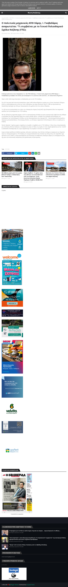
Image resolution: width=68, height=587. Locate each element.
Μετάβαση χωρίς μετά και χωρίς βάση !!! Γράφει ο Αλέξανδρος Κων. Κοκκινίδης (12, 174)
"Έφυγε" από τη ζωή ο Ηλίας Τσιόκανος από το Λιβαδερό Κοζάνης (28, 545)
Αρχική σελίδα (5, 18)
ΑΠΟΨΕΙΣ (11, 18)
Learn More (31, 8)
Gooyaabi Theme (30, 584)
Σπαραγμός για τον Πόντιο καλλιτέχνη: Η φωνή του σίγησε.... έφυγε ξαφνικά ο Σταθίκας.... (35, 530)
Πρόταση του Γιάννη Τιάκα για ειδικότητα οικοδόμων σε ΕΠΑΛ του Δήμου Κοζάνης (55, 174)
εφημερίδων (21, 514)
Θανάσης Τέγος (6, 33)
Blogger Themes (14, 584)
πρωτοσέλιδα (14, 514)
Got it (39, 8)
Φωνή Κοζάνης (34, 13)
